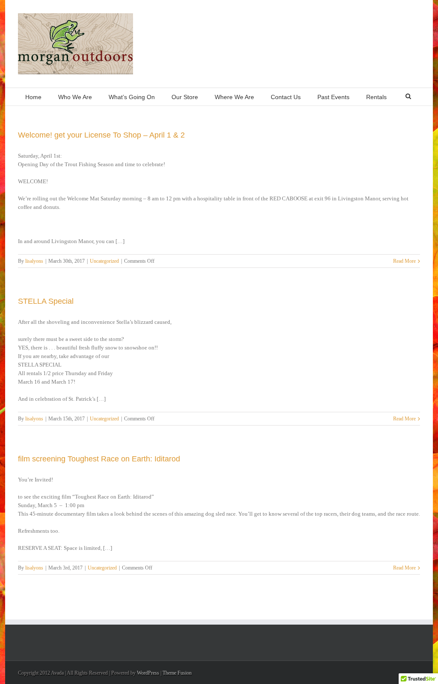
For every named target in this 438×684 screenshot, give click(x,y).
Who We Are (75, 97)
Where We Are (234, 97)
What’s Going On (132, 97)
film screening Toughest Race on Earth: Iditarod (99, 459)
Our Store (185, 97)
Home (33, 97)
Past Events (333, 97)
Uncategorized (104, 261)
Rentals (376, 97)
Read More (404, 261)
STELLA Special (46, 301)
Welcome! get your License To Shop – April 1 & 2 (101, 135)
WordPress (148, 673)
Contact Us (286, 97)
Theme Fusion (177, 673)
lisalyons (34, 261)
